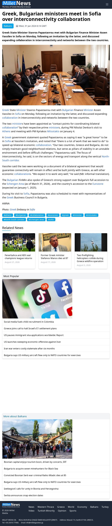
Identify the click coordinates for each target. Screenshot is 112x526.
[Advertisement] (56, 385)
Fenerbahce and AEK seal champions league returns (18, 257)
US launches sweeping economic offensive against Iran (32, 341)
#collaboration (37, 215)
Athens (6, 131)
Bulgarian (67, 110)
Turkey (105, 506)
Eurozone (97, 183)
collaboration (10, 117)
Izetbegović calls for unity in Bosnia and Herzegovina (31, 488)
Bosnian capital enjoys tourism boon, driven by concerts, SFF (35, 461)
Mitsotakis (53, 131)
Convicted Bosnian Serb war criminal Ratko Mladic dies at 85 (35, 475)
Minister (21, 110)
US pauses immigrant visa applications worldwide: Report (34, 335)
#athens (7, 215)
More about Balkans (15, 416)
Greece (61, 506)
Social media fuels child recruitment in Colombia (29, 321)
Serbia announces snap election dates (23, 495)
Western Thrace (46, 506)
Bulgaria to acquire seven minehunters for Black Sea (31, 468)
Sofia (18, 113)
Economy (82, 506)
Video (31, 510)
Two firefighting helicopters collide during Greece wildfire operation (90, 258)
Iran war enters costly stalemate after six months (29, 348)
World (71, 506)
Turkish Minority (46, 510)
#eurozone (53, 215)
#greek (65, 215)
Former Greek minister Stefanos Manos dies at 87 (54, 257)
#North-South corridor (14, 219)
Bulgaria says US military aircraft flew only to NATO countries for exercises (42, 355)
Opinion (62, 510)
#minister (77, 215)
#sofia (51, 219)
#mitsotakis (91, 215)
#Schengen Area (36, 219)
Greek (5, 110)
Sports (73, 510)
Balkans (94, 506)
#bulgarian (21, 215)
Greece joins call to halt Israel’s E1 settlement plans (30, 328)
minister (17, 123)
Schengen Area (15, 183)
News (31, 506)
